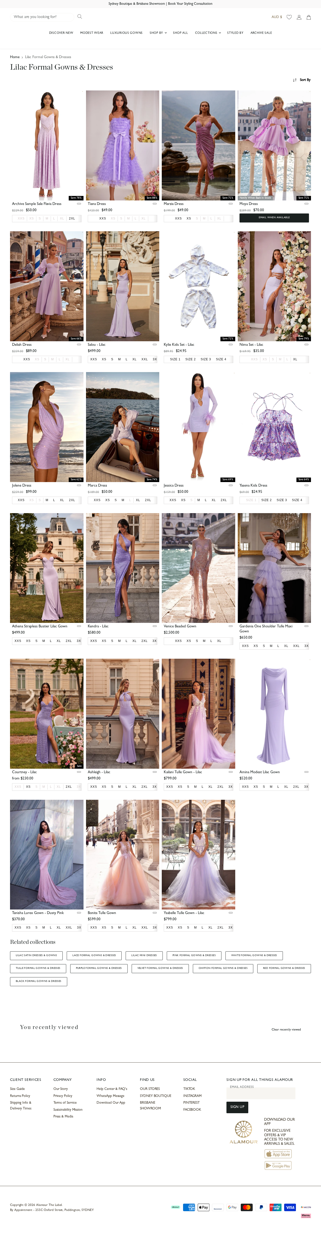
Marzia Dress (174, 204)
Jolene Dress (21, 486)
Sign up (237, 1107)
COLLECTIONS (206, 33)
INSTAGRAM (192, 1096)
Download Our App (111, 1103)
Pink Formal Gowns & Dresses (194, 955)
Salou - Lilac (97, 345)
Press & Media (63, 1116)
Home (15, 57)
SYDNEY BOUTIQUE (155, 1096)
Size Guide (17, 1089)
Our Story (60, 1089)
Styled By (235, 33)
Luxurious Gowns (126, 33)
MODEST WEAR (91, 33)
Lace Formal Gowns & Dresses (94, 955)
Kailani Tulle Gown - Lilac (183, 772)
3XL (80, 786)
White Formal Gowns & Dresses (254, 955)
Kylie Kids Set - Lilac (179, 345)
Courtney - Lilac (24, 772)
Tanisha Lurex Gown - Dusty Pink (38, 913)
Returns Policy (20, 1096)
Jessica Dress (174, 486)
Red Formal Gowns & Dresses (284, 968)
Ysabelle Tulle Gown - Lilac (184, 913)
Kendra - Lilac (98, 627)
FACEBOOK (192, 1110)
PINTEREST (191, 1103)
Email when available (274, 217)
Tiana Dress (97, 204)
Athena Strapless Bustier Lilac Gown (39, 627)
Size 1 (251, 500)
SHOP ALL (180, 33)
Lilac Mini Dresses (144, 955)
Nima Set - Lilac (251, 345)
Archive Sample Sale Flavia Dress (36, 204)
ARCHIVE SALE (261, 33)
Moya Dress (248, 204)
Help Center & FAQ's (112, 1089)
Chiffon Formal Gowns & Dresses (223, 968)
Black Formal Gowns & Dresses (38, 981)
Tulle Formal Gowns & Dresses (38, 968)
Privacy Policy (62, 1096)
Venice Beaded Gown (180, 627)
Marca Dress (97, 486)
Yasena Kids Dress (253, 486)
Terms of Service (65, 1103)
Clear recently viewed (286, 1030)
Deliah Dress (22, 345)
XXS (21, 218)
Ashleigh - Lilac (99, 772)
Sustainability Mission (68, 1110)
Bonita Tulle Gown (102, 913)
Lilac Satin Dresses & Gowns (36, 955)
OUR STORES (150, 1089)
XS (31, 218)
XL (62, 218)
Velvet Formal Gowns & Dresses (160, 968)
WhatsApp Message (110, 1096)
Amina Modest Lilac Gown (259, 772)
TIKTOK (189, 1089)
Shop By (157, 33)
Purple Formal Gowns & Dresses (99, 968)
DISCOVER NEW (61, 33)
